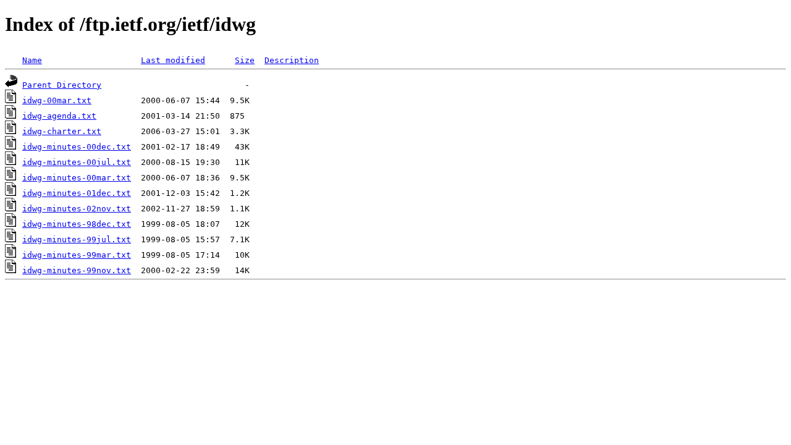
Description (291, 60)
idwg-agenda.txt (59, 116)
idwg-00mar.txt (56, 100)
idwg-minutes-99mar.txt (76, 255)
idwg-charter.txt (61, 131)
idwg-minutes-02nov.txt (76, 208)
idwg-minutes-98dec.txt (76, 224)
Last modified (173, 60)
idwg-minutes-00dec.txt (76, 146)
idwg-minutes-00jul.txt (76, 162)
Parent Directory (61, 85)
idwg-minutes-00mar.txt (76, 177)
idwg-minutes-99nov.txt (76, 270)
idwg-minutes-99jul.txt (76, 239)
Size (245, 60)
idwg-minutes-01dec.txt (76, 193)
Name (32, 60)
